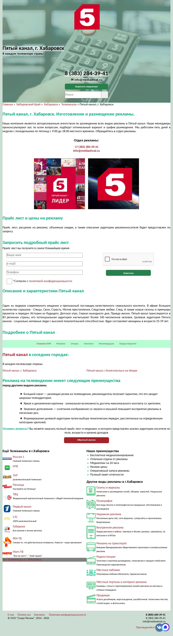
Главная (8, 104)
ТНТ (15, 475)
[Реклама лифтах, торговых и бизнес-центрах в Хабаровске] (91, 538)
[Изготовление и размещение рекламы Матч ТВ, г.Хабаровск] (7, 553)
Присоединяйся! (145, 627)
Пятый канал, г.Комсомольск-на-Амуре (111, 370)
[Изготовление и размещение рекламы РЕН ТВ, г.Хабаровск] (7, 546)
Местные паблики (108, 570)
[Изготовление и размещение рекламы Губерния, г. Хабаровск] (7, 533)
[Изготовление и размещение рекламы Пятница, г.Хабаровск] (7, 487)
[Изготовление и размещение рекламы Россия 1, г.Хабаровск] (7, 459)
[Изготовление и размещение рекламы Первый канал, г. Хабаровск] (7, 511)
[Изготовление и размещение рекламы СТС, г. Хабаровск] (7, 520)
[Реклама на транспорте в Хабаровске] (91, 550)
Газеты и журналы (108, 487)
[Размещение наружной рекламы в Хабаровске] (91, 521)
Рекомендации (106, 344)
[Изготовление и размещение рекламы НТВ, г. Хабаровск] (7, 470)
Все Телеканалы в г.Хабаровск (22, 559)
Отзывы (74, 344)
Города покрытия (127, 344)
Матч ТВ (18, 552)
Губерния (19, 526)
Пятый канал (15, 355)
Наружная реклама (108, 514)
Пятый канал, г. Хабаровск (19, 370)
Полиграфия (104, 501)
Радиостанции (105, 556)
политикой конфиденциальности (50, 281)
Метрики (60, 344)
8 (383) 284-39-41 (155, 618)
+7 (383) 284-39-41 (86, 147)
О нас (11, 615)
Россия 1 (18, 457)
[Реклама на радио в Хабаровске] (91, 563)
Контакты (39, 615)
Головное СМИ (44, 344)
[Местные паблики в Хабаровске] (91, 576)
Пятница (18, 485)
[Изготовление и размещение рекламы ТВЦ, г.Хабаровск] (7, 501)
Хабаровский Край (28, 104)
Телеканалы (69, 104)
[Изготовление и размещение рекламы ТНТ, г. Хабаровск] (7, 478)
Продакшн (103, 595)
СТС (15, 517)
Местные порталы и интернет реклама (121, 582)
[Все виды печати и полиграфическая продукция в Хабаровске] (91, 508)
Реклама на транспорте (111, 543)
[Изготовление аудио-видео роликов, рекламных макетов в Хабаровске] (91, 602)
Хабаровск (51, 104)
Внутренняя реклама (109, 527)
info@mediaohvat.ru (86, 151)
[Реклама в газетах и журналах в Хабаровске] (91, 494)
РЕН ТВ (17, 538)
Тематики (88, 344)
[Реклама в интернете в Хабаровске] (91, 588)
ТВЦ (15, 494)
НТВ (15, 466)
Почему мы (24, 615)
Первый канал (22, 506)
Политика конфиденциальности (67, 615)
